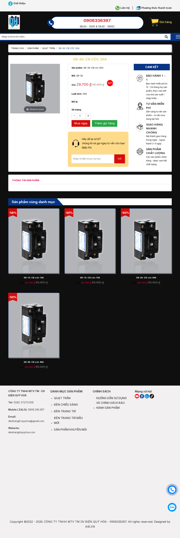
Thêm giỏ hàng (105, 123)
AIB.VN (90, 526)
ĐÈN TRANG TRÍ (65, 411)
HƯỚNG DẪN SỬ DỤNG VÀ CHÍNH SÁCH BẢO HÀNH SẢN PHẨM (111, 403)
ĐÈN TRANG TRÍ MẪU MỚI (68, 420)
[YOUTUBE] (137, 396)
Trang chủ (17, 48)
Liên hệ (125, 7)
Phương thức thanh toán (156, 7)
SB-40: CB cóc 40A (34, 362)
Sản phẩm (33, 48)
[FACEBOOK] (142, 396)
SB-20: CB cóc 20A (146, 277)
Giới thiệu (19, 3)
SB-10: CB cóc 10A (34, 277)
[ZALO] (147, 396)
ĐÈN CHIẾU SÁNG (66, 404)
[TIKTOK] (152, 396)
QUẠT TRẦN (48, 48)
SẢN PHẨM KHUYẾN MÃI (70, 429)
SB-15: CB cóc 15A (90, 277)
